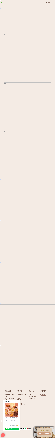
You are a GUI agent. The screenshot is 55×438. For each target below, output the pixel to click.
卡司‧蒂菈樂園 (32, 396)
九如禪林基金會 (32, 398)
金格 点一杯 (31, 395)
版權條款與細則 (21, 405)
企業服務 (19, 398)
